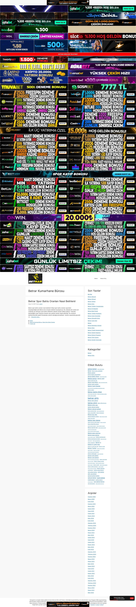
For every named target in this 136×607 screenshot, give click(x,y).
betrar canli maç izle (92, 380)
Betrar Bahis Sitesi (93, 376)
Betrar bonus (92, 378)
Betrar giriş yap (93, 405)
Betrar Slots (91, 328)
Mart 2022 (91, 592)
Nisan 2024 (91, 532)
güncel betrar (92, 478)
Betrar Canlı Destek (94, 386)
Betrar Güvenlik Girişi (94, 318)
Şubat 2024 (91, 537)
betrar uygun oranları (101, 448)
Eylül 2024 (91, 520)
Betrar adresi (91, 373)
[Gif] (68, 130)
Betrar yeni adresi (93, 457)
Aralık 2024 (91, 513)
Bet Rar (90, 294)
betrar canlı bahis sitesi (103, 382)
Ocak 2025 (91, 511)
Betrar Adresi (91, 301)
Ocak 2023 (91, 568)
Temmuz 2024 (92, 525)
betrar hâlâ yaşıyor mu (100, 483)
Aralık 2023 (91, 542)
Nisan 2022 (91, 590)
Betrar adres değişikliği (97, 371)
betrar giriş (93, 398)
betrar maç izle (91, 418)
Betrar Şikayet (92, 296)
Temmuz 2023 (92, 554)
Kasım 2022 (91, 573)
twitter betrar (99, 480)
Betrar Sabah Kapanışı (94, 332)
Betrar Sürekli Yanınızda (94, 340)
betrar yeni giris (103, 459)
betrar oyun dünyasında (92, 429)
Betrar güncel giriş (92, 411)
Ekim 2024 (91, 518)
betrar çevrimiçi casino (100, 463)
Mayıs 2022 (91, 588)
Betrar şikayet (100, 468)
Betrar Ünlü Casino (93, 337)
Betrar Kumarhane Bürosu (36, 322)
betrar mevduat (103, 422)
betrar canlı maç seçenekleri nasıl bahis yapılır (96, 388)
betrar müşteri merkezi (92, 426)
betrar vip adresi (96, 450)
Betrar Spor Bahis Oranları (49, 322)
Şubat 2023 (91, 566)
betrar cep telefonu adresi (102, 394)
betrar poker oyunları (91, 437)
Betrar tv (98, 442)
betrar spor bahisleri (96, 440)
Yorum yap (32, 323)
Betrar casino (91, 390)
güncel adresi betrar (93, 476)
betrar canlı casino (93, 384)
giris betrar (101, 472)
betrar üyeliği (101, 466)
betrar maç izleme (94, 420)
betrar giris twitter (92, 395)
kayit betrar (101, 478)
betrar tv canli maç (94, 444)
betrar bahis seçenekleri (94, 374)
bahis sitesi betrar (100, 369)
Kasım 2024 (91, 516)
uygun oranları (90, 481)
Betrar (96, 278)
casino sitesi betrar (99, 470)
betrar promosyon (100, 437)
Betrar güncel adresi (94, 409)
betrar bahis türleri (103, 376)
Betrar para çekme (93, 435)
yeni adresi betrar (99, 481)
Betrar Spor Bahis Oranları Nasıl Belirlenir (52, 301)
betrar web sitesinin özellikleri (93, 452)
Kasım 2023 (91, 544)
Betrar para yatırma (94, 433)
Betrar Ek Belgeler (93, 308)
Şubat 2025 (91, 508)
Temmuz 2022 (92, 583)
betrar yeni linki (90, 461)
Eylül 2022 (91, 578)
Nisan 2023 (91, 561)
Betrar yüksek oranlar (99, 461)
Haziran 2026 (92, 496)
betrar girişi (92, 403)
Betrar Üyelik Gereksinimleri (96, 330)
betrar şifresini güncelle (92, 468)
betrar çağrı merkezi (91, 463)
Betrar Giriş (103, 278)
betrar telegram (91, 442)
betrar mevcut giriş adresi (94, 422)
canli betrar (90, 470)
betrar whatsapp (92, 453)
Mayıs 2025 (91, 506)
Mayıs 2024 (91, 530)
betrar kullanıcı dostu (93, 416)
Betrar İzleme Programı (94, 335)
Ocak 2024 (91, 540)
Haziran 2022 (91, 585)
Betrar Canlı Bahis (93, 382)
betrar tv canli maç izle (93, 446)
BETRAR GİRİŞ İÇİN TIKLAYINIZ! (68, 54)
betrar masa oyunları (103, 416)
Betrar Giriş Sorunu (102, 403)
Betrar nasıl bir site (93, 427)
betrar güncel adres (93, 407)
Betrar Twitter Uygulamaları (95, 306)
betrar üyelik (96, 464)
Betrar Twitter (92, 448)
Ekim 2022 (91, 576)
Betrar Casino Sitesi (95, 392)
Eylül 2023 (91, 549)
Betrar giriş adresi (93, 400)
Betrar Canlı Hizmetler (94, 316)
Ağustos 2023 (92, 552)
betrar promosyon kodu (94, 439)
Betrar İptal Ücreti (93, 311)
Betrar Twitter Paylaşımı (94, 313)
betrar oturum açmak (102, 427)
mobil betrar (91, 480)
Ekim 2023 (91, 547)
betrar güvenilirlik (92, 412)
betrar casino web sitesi (92, 394)
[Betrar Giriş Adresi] (35, 278)
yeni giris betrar (91, 483)
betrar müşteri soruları (101, 426)
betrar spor (90, 440)
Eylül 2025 (91, 501)
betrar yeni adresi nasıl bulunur (93, 459)
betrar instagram (100, 412)
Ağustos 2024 (92, 523)
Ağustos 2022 (92, 580)
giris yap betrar (92, 474)
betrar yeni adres (93, 455)
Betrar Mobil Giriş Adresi (93, 424)
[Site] (34, 94)
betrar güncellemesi (100, 411)
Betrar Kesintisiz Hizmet (94, 325)
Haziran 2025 (91, 504)
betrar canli (100, 378)
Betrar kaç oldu (92, 414)
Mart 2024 (91, 535)
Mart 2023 (91, 564)
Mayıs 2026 (91, 499)
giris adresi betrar (92, 472)
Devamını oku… (35, 317)
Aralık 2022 (91, 571)
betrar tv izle (102, 446)
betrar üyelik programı (93, 466)
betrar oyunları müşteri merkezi (93, 431)
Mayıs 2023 (91, 559)
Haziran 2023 (92, 556)
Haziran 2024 (92, 528)
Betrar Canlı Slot (92, 320)
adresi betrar (92, 369)
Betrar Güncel (92, 299)
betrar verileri (90, 450)
